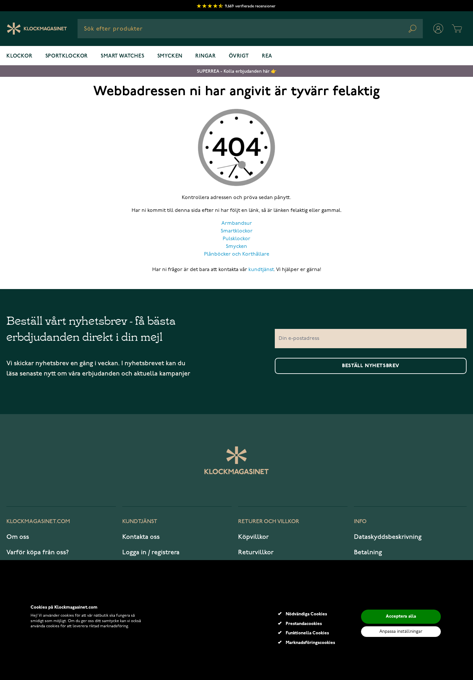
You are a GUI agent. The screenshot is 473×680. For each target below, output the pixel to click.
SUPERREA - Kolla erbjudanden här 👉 (236, 71)
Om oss (17, 537)
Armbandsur (236, 223)
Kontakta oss (141, 537)
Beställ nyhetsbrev (370, 365)
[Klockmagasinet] (36, 29)
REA (267, 56)
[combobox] (250, 28)
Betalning (368, 552)
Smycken (170, 56)
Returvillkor (256, 552)
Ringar (205, 56)
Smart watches (122, 56)
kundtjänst (261, 269)
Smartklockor (237, 231)
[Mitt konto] (438, 28)
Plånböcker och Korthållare (236, 254)
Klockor (19, 56)
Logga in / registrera (151, 552)
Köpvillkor (253, 537)
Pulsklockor (236, 238)
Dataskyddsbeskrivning (388, 537)
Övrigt (239, 56)
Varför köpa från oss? (37, 552)
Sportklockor (66, 56)
